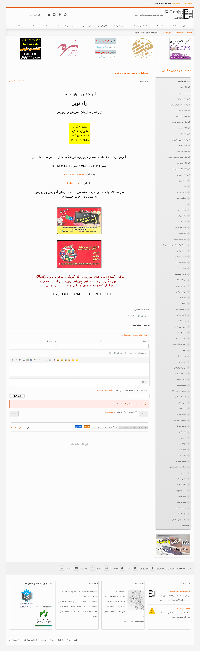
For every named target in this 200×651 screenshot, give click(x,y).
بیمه (185, 204)
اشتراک (131, 412)
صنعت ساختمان (181, 385)
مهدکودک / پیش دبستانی (178, 467)
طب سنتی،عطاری (180, 397)
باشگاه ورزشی (181, 198)
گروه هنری (182, 444)
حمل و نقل (183, 298)
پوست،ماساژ (182, 356)
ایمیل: (102, 341)
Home (189, 33)
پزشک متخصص (181, 222)
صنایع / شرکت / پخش (178, 391)
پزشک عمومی (182, 210)
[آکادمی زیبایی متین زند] (142, 59)
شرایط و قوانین (110, 412)
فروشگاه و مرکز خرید (179, 420)
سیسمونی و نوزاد (180, 374)
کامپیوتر (183, 438)
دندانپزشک (182, 233)
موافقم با (119, 412)
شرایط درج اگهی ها (183, 608)
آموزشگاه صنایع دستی (182, 116)
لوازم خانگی (182, 455)
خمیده (16, 360)
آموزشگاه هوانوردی (183, 175)
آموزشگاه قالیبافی (184, 128)
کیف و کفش (182, 432)
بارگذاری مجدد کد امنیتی (104, 390)
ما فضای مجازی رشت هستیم (180, 591)
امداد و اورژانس (181, 192)
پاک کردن (54, 360)
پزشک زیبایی (182, 216)
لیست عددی (39, 360)
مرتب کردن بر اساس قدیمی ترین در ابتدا (133, 427)
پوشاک (184, 268)
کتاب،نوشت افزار (180, 426)
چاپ (19, 81)
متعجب (65, 360)
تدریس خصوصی (181, 286)
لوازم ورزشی (182, 450)
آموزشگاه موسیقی (184, 110)
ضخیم (12, 360)
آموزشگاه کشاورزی (183, 163)
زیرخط (20, 360)
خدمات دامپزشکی (180, 257)
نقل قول (46, 360)
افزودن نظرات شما (17, 428)
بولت (43, 360)
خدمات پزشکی (181, 251)
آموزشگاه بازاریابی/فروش (181, 169)
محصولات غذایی (181, 414)
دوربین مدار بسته (180, 338)
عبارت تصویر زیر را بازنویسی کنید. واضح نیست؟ (122, 390)
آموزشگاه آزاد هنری (183, 151)
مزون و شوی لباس (180, 485)
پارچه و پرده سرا (180, 274)
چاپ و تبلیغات (181, 321)
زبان (69, 360)
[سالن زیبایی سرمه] (67, 59)
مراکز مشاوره (182, 496)
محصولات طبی (181, 262)
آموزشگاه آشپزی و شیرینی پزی (179, 140)
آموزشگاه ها (179, 33)
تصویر (27, 360)
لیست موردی (35, 360)
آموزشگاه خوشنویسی (183, 146)
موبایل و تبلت (181, 502)
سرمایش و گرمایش (180, 368)
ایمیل (11, 81)
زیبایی (184, 350)
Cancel (143, 414)
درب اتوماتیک (181, 333)
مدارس (183, 473)
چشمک (77, 360)
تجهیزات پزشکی (181, 280)
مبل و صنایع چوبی (180, 490)
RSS (86, 427)
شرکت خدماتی (181, 315)
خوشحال (62, 360)
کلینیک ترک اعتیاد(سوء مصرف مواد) (174, 245)
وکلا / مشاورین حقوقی (179, 520)
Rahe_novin (74, 183)
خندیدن (58, 360)
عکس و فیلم (182, 403)
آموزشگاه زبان (166, 33)
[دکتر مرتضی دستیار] (30, 59)
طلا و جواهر (185, 525)
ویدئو (31, 360)
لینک (23, 360)
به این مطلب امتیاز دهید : (137, 353)
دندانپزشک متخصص (179, 239)
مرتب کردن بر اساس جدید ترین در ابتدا (105, 427)
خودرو (184, 303)
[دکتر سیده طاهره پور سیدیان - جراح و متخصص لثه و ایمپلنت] (180, 59)
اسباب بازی (182, 181)
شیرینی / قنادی (181, 379)
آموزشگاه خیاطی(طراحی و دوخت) (179, 105)
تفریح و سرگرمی (181, 292)
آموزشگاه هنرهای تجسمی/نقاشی (179, 157)
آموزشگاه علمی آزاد (183, 99)
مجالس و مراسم (181, 479)
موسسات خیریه (181, 508)
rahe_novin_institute (74, 174)
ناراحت (73, 360)
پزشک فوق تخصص (180, 227)
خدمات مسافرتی (181, 461)
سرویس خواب (181, 362)
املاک (184, 186)
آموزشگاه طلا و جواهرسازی (181, 122)
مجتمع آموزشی (185, 93)
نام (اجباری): (147, 341)
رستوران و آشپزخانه (179, 344)
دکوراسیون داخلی (180, 327)
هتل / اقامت (182, 514)
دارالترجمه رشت (181, 309)
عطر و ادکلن (182, 409)
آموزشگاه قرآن (185, 134)
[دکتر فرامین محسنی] (105, 59)
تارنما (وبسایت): (52, 341)
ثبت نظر (14, 414)
